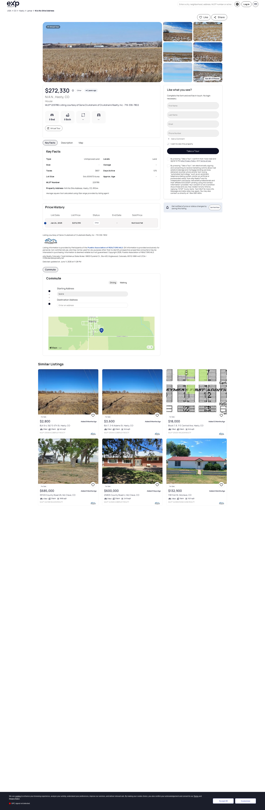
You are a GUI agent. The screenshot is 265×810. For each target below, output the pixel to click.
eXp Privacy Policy (188, 161)
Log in (246, 4)
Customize (245, 801)
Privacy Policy (14, 799)
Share (221, 17)
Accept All (223, 801)
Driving (113, 282)
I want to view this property (182, 144)
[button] (102, 52)
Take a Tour (193, 151)
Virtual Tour (55, 128)
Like (206, 17)
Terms (196, 796)
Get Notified (214, 207)
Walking (123, 282)
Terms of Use (205, 161)
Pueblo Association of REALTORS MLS (105, 247)
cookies (18, 796)
